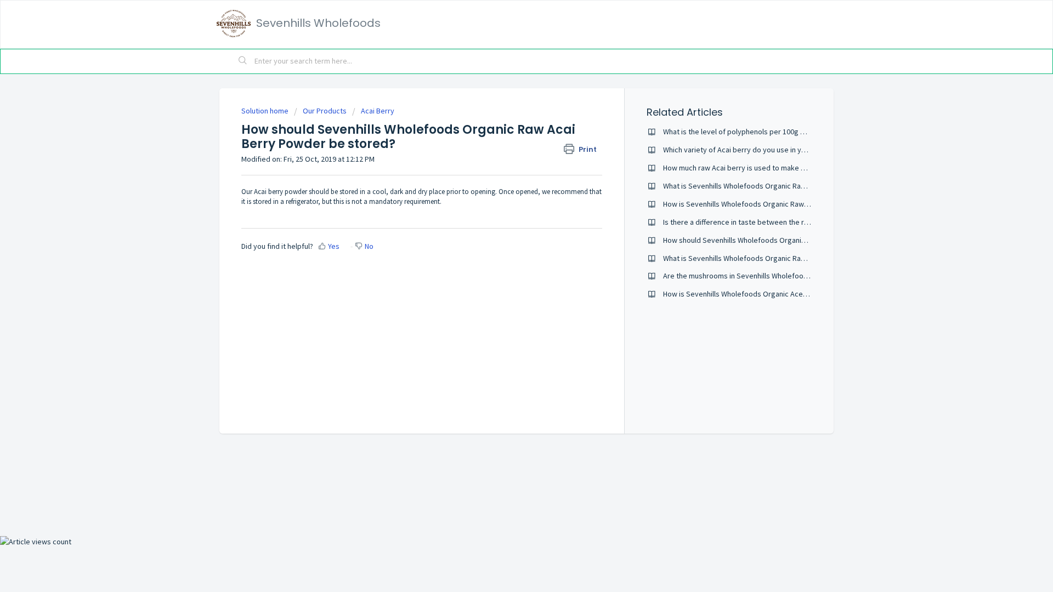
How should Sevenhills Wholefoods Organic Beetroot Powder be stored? (782, 240)
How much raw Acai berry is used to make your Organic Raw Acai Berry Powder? (793, 168)
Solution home (265, 111)
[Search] (243, 61)
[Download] (506, 152)
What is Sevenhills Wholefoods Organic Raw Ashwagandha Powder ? (774, 258)
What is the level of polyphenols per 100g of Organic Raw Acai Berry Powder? (789, 131)
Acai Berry (377, 111)
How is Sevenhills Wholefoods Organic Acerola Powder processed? (773, 294)
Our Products (325, 111)
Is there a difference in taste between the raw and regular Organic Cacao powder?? (799, 222)
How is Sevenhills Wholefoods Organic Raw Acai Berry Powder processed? (785, 204)
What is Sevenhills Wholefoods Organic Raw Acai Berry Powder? (767, 186)
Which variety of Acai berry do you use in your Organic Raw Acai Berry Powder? (792, 150)
